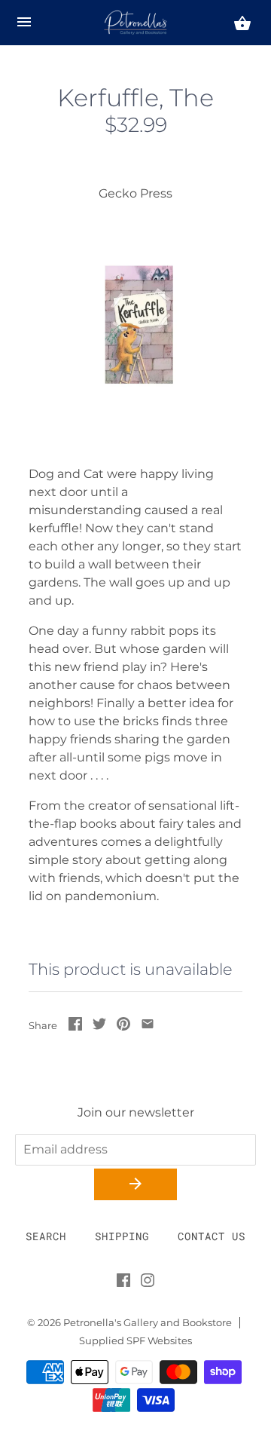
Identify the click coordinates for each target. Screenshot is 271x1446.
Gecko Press (135, 193)
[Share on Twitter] (99, 1026)
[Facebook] (123, 1283)
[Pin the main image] (123, 1026)
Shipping (122, 1236)
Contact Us (211, 1236)
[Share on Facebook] (75, 1026)
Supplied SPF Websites (135, 1340)
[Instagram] (147, 1283)
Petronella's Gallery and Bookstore (147, 1322)
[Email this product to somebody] (147, 1026)
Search (46, 1236)
